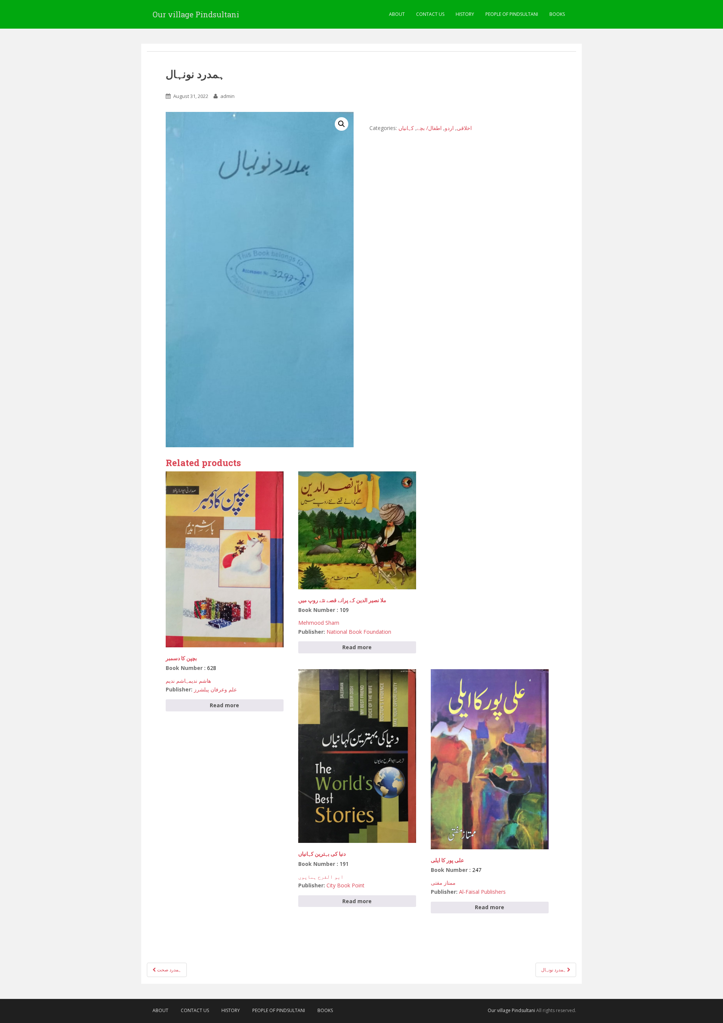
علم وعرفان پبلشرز (215, 689)
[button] (341, 124)
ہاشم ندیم (177, 680)
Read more (224, 705)
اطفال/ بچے (429, 128)
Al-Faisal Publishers (482, 891)
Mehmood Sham (318, 622)
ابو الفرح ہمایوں (320, 876)
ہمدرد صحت (168, 969)
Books (557, 14)
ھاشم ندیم (200, 680)
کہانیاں (406, 128)
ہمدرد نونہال (554, 969)
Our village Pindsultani (196, 14)
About (397, 14)
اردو (449, 128)
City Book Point (345, 885)
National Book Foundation (358, 631)
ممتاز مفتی (443, 882)
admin (227, 96)
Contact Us (430, 14)
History (465, 14)
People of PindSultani (511, 14)
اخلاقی (464, 128)
